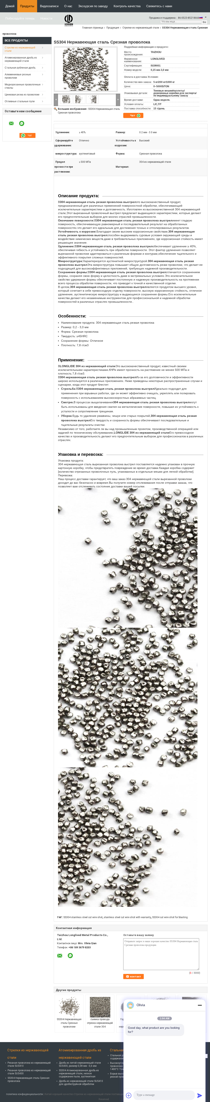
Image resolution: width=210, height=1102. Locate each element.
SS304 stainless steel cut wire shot (83, 917)
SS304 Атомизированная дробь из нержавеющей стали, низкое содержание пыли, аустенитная (79, 1073)
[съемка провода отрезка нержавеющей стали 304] (100, 1007)
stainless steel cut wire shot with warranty (127, 917)
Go (204, 22)
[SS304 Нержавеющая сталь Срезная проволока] (85, 70)
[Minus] (199, 1005)
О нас (68, 6)
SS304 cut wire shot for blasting (170, 917)
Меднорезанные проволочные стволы (23, 86)
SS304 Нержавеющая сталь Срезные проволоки (69, 1023)
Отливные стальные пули (20, 101)
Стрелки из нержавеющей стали (140, 27)
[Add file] (129, 1095)
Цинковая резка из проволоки (22, 94)
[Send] (199, 1095)
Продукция (112, 27)
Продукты (27, 6)
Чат (133, 115)
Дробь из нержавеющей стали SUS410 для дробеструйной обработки (81, 1083)
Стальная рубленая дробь (20, 67)
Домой (9, 6)
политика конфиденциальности (24, 1094)
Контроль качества (127, 6)
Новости (46, 18)
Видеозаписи (49, 6)
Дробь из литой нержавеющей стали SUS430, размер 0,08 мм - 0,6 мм (80, 1064)
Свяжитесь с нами (159, 6)
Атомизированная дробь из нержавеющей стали (21, 59)
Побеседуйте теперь (20, 18)
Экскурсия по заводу (93, 6)
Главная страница (92, 27)
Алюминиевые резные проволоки (18, 76)
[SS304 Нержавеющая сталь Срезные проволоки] (69, 1007)
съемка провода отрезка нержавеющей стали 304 (100, 1023)
